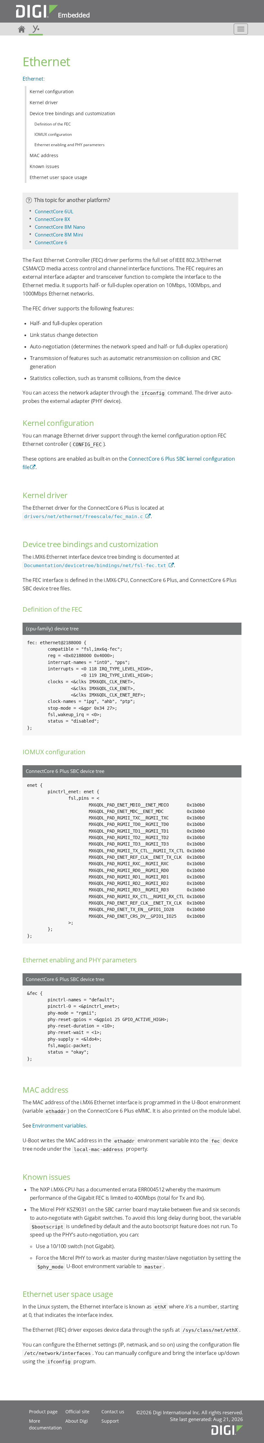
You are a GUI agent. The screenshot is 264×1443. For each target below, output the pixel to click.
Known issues (44, 166)
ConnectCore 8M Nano (60, 227)
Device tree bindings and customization (72, 113)
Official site (77, 1411)
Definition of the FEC (52, 124)
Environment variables (59, 1125)
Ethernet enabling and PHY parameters (69, 144)
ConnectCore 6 (51, 242)
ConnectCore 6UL (54, 211)
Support (110, 1421)
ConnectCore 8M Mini (59, 234)
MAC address (44, 155)
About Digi (76, 1421)
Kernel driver (44, 102)
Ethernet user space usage (58, 177)
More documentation (45, 1424)
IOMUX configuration (53, 134)
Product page (43, 1411)
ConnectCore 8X (52, 219)
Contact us (112, 1411)
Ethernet (33, 78)
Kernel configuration (52, 91)
